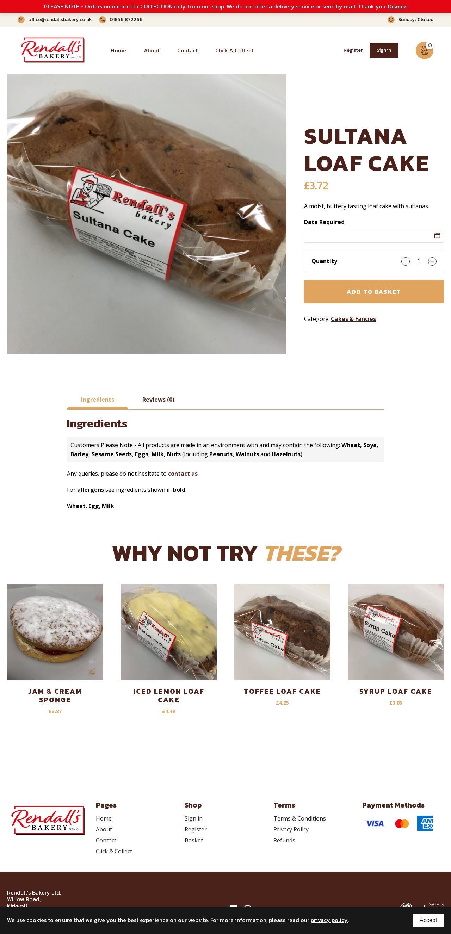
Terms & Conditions (299, 818)
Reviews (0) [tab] (158, 399)
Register (353, 50)
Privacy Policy (291, 829)
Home (118, 50)
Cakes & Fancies (353, 319)
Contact (187, 50)
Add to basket (374, 291)
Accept (428, 920)
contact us (183, 473)
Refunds (284, 840)
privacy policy (329, 920)
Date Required (324, 222)
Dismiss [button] (397, 6)
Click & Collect (234, 50)
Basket (194, 840)
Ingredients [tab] (97, 399)
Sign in (384, 50)
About (152, 50)
